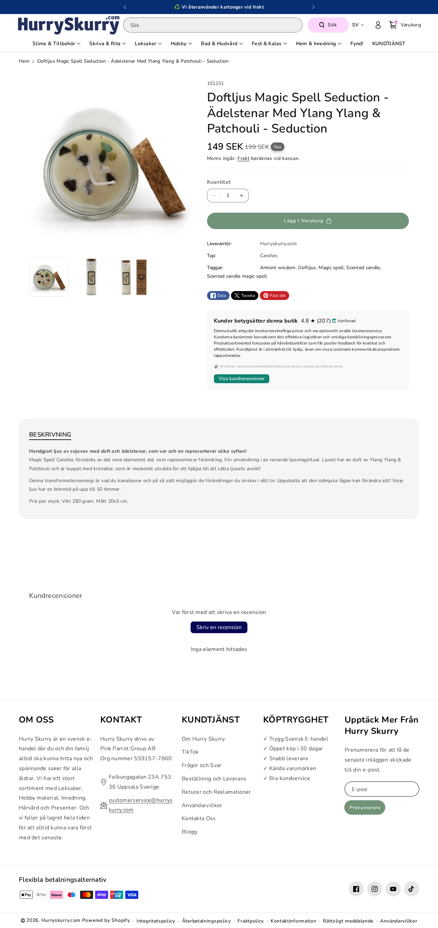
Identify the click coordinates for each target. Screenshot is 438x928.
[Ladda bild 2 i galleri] (91, 277)
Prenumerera (365, 807)
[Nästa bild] (313, 7)
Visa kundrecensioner (242, 378)
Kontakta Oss (199, 819)
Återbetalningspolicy (206, 921)
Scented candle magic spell (237, 276)
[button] (405, 25)
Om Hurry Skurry (203, 739)
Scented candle (363, 267)
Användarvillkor (202, 805)
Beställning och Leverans (214, 778)
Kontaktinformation (294, 921)
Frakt (243, 158)
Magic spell (331, 267)
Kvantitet (219, 182)
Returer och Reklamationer (216, 792)
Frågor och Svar (202, 765)
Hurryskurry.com (61, 920)
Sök (332, 25)
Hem (24, 61)
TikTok (190, 752)
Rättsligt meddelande (348, 921)
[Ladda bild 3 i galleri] (133, 277)
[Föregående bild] (125, 7)
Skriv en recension (219, 627)
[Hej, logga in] (378, 25)
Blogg (189, 832)
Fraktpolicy (250, 921)
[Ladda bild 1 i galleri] (48, 277)
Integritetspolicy (156, 921)
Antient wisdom (278, 267)
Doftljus (307, 267)
